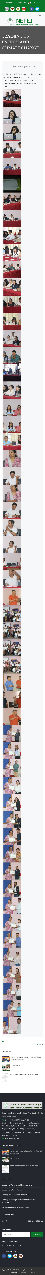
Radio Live (23, 2)
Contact (32, 1273)
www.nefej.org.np (12, 1138)
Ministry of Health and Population (16, 1194)
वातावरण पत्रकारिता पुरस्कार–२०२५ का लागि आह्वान (24, 1074)
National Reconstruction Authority (16, 1207)
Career (9, 2)
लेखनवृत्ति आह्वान (16, 1065)
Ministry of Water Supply (12, 1190)
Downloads (13, 1273)
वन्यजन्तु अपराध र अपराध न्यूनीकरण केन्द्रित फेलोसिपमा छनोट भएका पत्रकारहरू (26, 1058)
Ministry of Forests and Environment (17, 1185)
